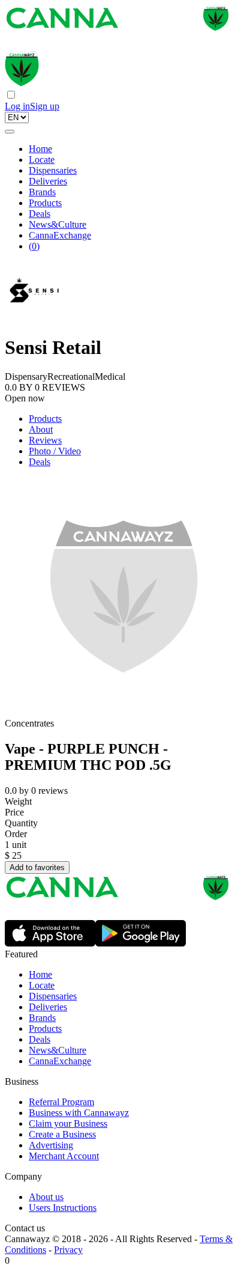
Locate (42, 159)
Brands (42, 192)
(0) (34, 246)
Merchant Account (64, 1156)
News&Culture (57, 224)
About (41, 429)
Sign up (44, 106)
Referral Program (61, 1102)
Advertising (51, 1145)
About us (46, 1197)
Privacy (68, 1250)
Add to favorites (37, 867)
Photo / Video (55, 451)
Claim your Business (68, 1123)
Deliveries (48, 181)
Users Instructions (63, 1207)
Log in (17, 106)
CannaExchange (60, 235)
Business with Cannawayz (79, 1113)
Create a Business (62, 1134)
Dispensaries (53, 170)
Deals (39, 214)
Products (45, 203)
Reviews (45, 440)
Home (40, 149)
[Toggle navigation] (9, 131)
